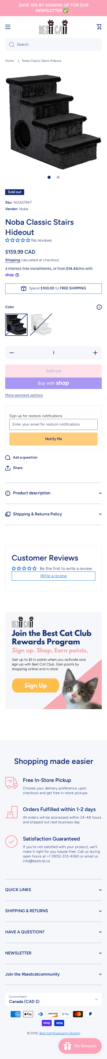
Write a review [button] (53, 575)
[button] (99, 26)
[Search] (9, 44)
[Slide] (99, 307)
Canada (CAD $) (24, 1001)
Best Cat (45, 1033)
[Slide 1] (49, 177)
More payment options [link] (24, 395)
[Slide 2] (58, 177)
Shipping (12, 260)
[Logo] (53, 27)
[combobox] (53, 44)
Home (9, 61)
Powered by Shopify (66, 1033)
